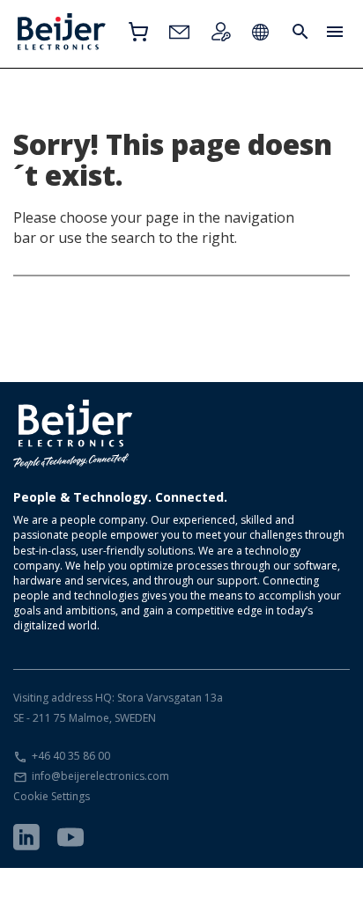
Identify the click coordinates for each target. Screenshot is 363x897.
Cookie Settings (51, 796)
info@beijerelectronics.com (100, 775)
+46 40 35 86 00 (71, 755)
